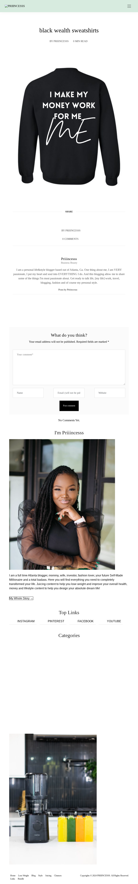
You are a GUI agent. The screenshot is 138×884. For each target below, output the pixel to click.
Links (12, 879)
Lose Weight (23, 875)
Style (40, 875)
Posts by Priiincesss (68, 289)
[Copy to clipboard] (83, 220)
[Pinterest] (69, 220)
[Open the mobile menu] (129, 6)
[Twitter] (62, 220)
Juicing (48, 875)
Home (12, 875)
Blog (33, 875)
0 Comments (70, 239)
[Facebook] (55, 220)
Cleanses (58, 875)
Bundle (21, 879)
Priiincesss (61, 41)
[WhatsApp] (76, 220)
